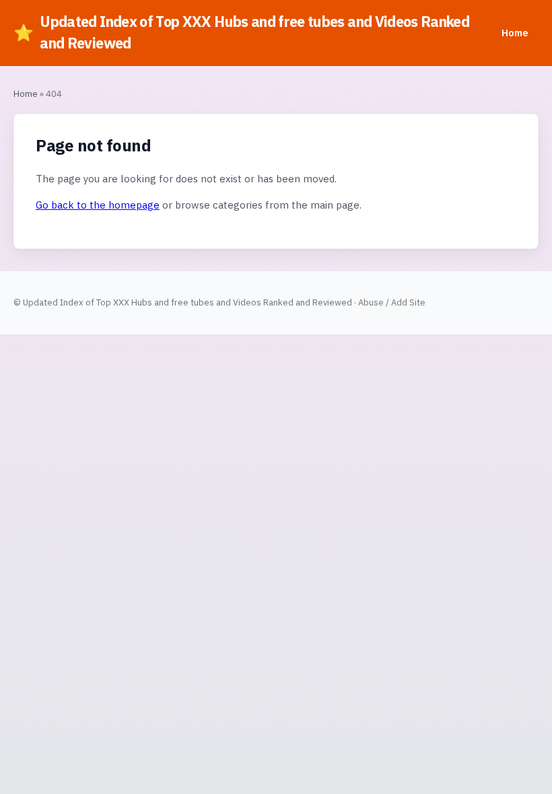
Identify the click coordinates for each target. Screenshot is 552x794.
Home (515, 32)
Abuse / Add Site (391, 302)
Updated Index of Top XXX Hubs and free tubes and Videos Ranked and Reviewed (241, 32)
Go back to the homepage (98, 205)
